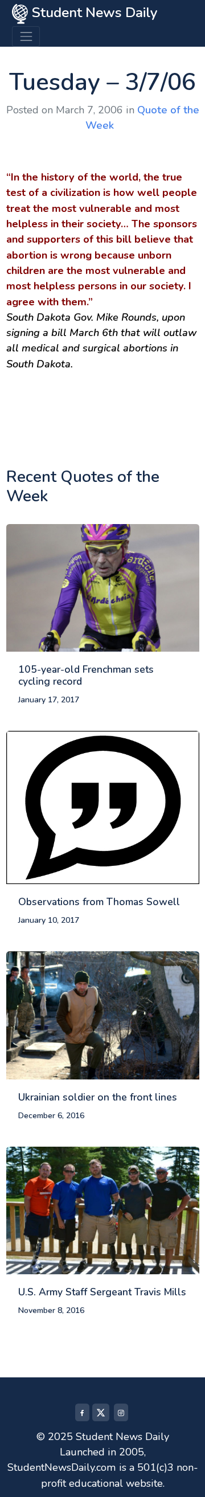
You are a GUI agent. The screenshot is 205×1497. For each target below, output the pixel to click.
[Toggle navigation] (26, 36)
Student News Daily (93, 12)
